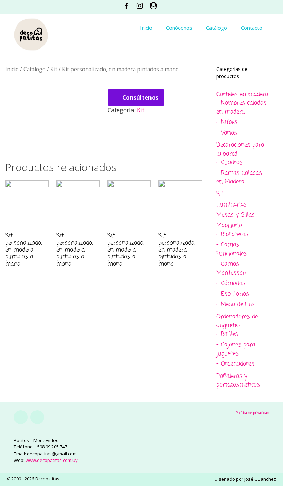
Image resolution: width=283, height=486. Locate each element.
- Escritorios (232, 294)
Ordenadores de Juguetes (237, 321)
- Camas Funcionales (231, 249)
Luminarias (231, 204)
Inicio (146, 27)
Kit (53, 69)
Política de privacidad (252, 412)
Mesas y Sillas (235, 215)
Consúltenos (140, 98)
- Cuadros (229, 162)
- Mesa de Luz (235, 304)
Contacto (251, 27)
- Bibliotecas (232, 234)
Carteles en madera (242, 94)
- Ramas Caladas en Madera (239, 178)
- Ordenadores (235, 364)
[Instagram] (37, 417)
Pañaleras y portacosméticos (238, 381)
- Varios (226, 133)
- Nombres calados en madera (241, 107)
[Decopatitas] (31, 34)
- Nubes (226, 122)
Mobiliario (229, 225)
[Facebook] (21, 417)
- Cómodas (230, 283)
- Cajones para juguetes (235, 349)
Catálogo (216, 27)
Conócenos (179, 27)
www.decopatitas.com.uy (52, 460)
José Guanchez (260, 479)
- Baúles (227, 334)
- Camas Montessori (231, 268)
